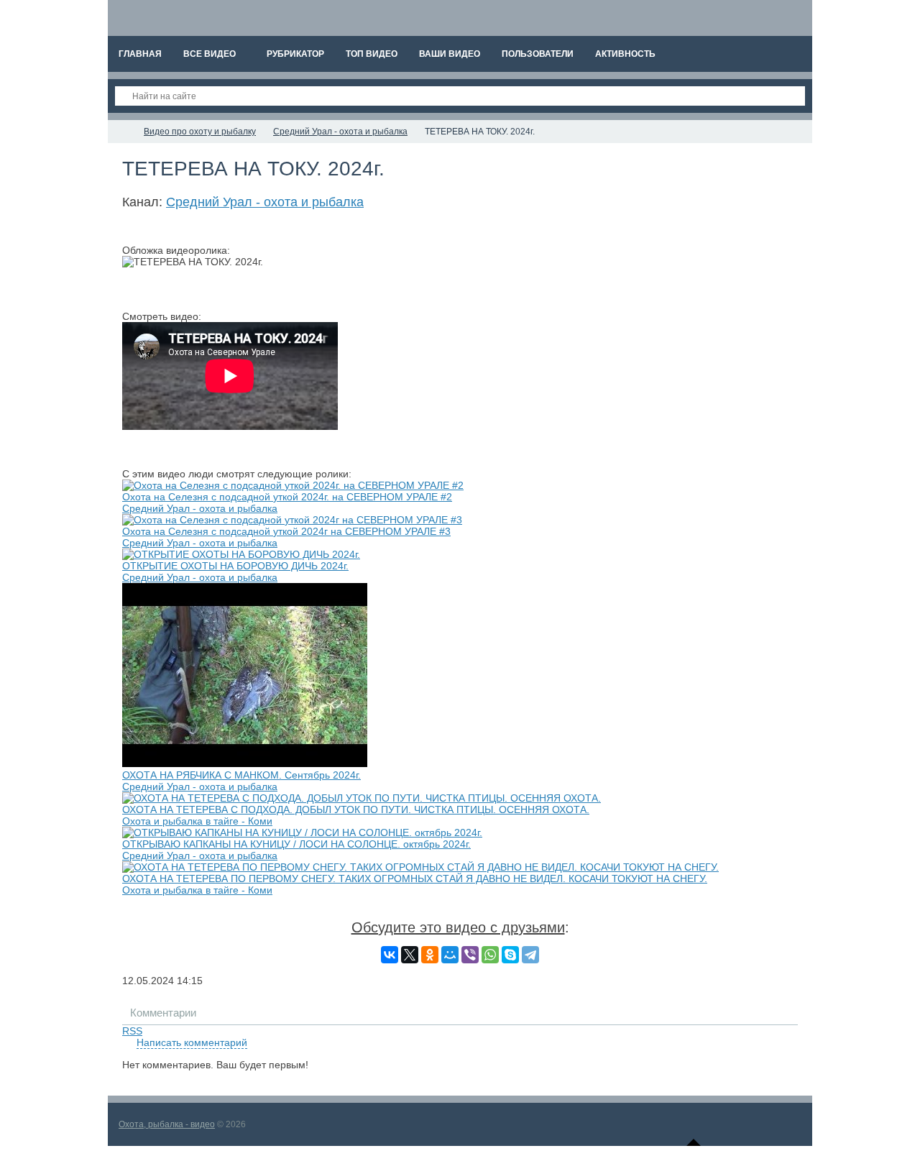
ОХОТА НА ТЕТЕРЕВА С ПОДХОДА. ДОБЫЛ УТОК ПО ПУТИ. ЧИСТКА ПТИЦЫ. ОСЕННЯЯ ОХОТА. (355, 809)
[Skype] (510, 954)
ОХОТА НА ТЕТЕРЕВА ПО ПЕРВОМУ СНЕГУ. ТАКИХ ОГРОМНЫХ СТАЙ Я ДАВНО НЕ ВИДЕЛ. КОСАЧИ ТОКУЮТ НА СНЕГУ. (414, 878)
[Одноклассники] (429, 954)
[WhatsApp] (490, 954)
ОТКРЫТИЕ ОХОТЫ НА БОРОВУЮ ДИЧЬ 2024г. (235, 566)
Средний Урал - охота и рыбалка (265, 202)
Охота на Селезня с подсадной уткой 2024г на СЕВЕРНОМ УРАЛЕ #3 (286, 531)
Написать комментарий (192, 1042)
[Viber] (470, 954)
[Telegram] (530, 954)
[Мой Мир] (450, 954)
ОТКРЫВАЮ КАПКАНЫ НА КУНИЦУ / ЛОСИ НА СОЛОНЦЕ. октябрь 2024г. (296, 844)
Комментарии (163, 1012)
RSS (132, 1031)
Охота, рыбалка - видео (167, 1124)
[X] (409, 954)
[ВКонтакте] (389, 954)
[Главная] (120, 131)
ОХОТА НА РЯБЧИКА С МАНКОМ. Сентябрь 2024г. (241, 775)
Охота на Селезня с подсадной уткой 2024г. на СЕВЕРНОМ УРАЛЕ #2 (287, 497)
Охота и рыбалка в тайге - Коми (197, 821)
